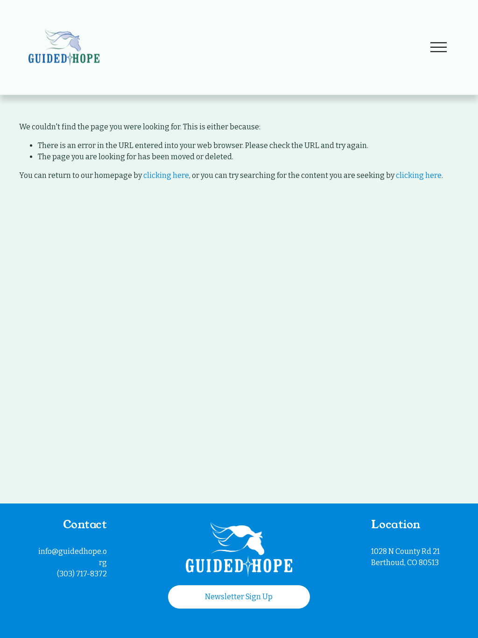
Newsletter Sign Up (239, 596)
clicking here (166, 175)
